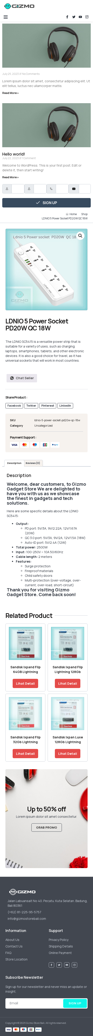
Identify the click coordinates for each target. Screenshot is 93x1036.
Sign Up (49, 202)
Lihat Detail (25, 683)
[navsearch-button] (53, 6)
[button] (5, 16)
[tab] (14, 463)
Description (14, 463)
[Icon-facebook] (67, 16)
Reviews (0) (33, 463)
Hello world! (13, 154)
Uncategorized (43, 426)
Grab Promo (46, 827)
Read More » (10, 93)
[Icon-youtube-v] (80, 16)
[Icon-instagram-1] (86, 16)
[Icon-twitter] (73, 16)
